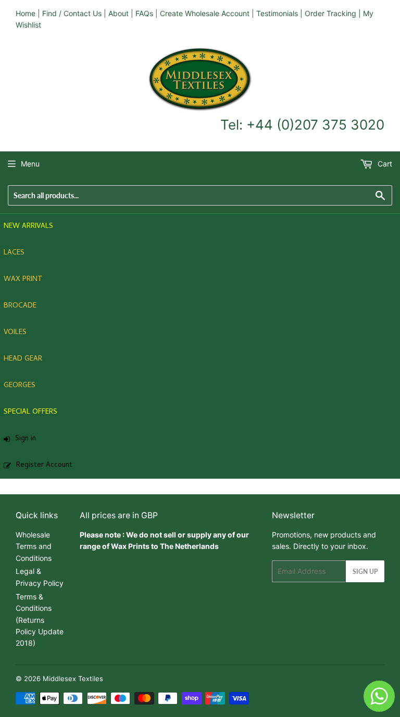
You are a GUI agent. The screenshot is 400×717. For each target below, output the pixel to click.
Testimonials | (279, 13)
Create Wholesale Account (204, 13)
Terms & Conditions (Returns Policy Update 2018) (40, 620)
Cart (384, 163)
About (118, 13)
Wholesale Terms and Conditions (34, 546)
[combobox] (200, 195)
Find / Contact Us (72, 13)
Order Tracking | (334, 13)
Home (25, 13)
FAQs (144, 13)
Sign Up (365, 571)
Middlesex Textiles (73, 678)
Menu (30, 163)
